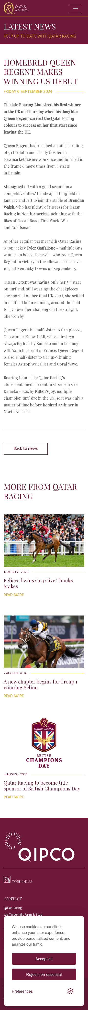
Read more (14, 595)
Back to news (26, 448)
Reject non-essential (44, 974)
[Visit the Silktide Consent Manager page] (70, 991)
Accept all (44, 959)
